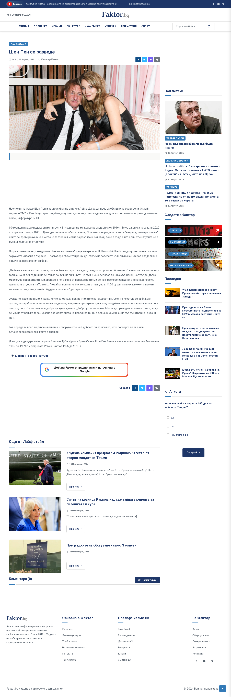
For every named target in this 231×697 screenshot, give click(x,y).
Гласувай (192, 452)
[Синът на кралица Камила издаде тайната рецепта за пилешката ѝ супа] (35, 514)
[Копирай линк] (157, 59)
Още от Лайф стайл (26, 441)
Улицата (171, 187)
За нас (196, 629)
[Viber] (150, 59)
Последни (173, 279)
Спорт (145, 26)
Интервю (67, 629)
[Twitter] (144, 59)
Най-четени (174, 91)
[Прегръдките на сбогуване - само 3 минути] (35, 556)
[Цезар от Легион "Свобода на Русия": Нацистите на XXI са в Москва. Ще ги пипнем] (172, 374)
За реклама (199, 647)
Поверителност (201, 641)
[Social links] (196, 661)
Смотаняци (124, 659)
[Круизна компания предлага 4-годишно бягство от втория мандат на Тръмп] (35, 468)
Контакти (197, 653)
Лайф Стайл (129, 26)
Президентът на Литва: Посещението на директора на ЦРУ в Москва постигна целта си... (58, 4)
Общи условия (200, 635)
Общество (73, 26)
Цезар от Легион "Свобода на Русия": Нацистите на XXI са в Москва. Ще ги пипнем (201, 373)
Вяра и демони (126, 635)
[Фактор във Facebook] (213, 4)
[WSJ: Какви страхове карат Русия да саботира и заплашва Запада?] (172, 292)
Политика (40, 26)
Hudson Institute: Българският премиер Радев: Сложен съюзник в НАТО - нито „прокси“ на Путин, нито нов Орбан (192, 170)
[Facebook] (138, 59)
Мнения (24, 26)
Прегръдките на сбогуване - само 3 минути (101, 545)
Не (172, 426)
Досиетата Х (125, 641)
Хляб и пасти (175, 138)
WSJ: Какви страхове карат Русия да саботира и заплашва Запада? (201, 293)
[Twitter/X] (223, 4)
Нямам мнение (179, 434)
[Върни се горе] (222, 688)
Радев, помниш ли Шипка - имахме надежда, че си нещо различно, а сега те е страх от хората (191, 196)
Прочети (74, 486)
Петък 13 (67, 653)
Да (172, 417)
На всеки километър (74, 647)
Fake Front (124, 629)
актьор (44, 355)
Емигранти (124, 647)
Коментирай (149, 580)
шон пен (20, 355)
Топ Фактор (69, 659)
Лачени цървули (177, 160)
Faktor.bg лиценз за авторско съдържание (34, 688)
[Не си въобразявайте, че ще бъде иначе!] (193, 117)
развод (32, 355)
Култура (110, 26)
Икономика (92, 26)
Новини (57, 26)
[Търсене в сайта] (208, 26)
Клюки (122, 653)
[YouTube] (218, 4)
